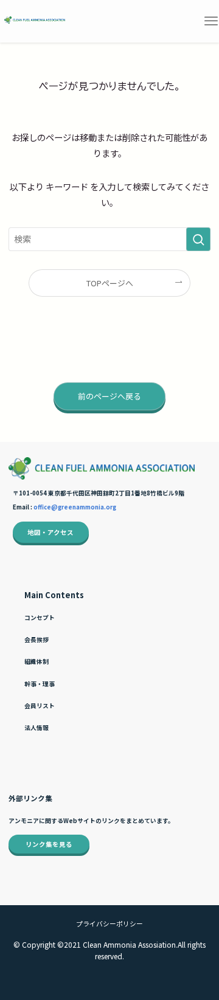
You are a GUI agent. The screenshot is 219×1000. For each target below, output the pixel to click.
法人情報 (36, 727)
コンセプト (39, 617)
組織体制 (36, 661)
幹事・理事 (39, 684)
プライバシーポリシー (109, 923)
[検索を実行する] (198, 239)
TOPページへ (109, 283)
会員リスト (39, 706)
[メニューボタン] (211, 21)
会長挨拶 (36, 639)
